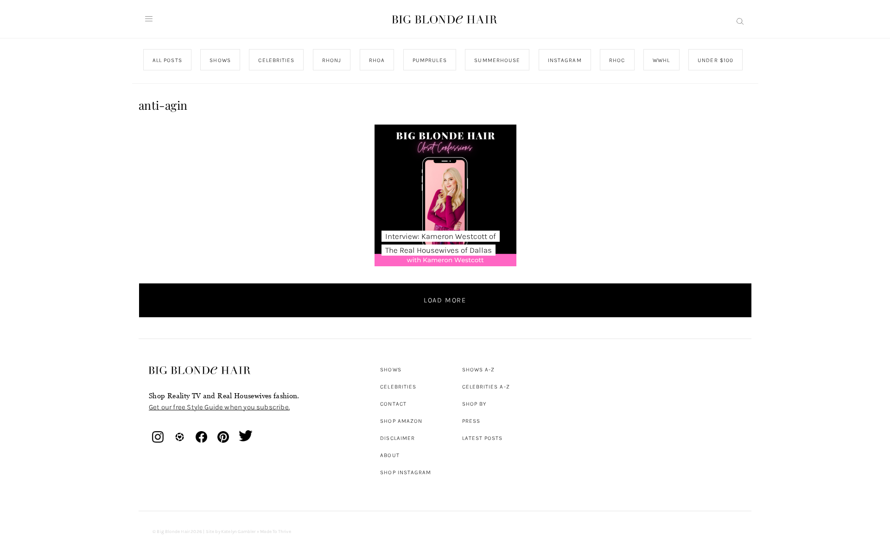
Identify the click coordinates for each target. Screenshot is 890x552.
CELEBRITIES (276, 60)
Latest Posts (482, 438)
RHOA (377, 60)
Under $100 (715, 60)
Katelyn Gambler (238, 531)
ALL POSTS (167, 60)
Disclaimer (397, 438)
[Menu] (149, 19)
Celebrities (398, 386)
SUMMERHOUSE (497, 60)
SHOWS (220, 60)
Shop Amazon (401, 421)
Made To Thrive (275, 531)
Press (471, 421)
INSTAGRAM (564, 60)
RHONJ (331, 60)
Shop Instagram (405, 472)
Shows (390, 369)
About (389, 455)
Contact (393, 404)
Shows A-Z (478, 369)
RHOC (617, 60)
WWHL (661, 60)
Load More (445, 300)
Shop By (474, 404)
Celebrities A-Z (486, 386)
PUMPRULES (429, 60)
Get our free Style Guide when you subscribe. (219, 407)
